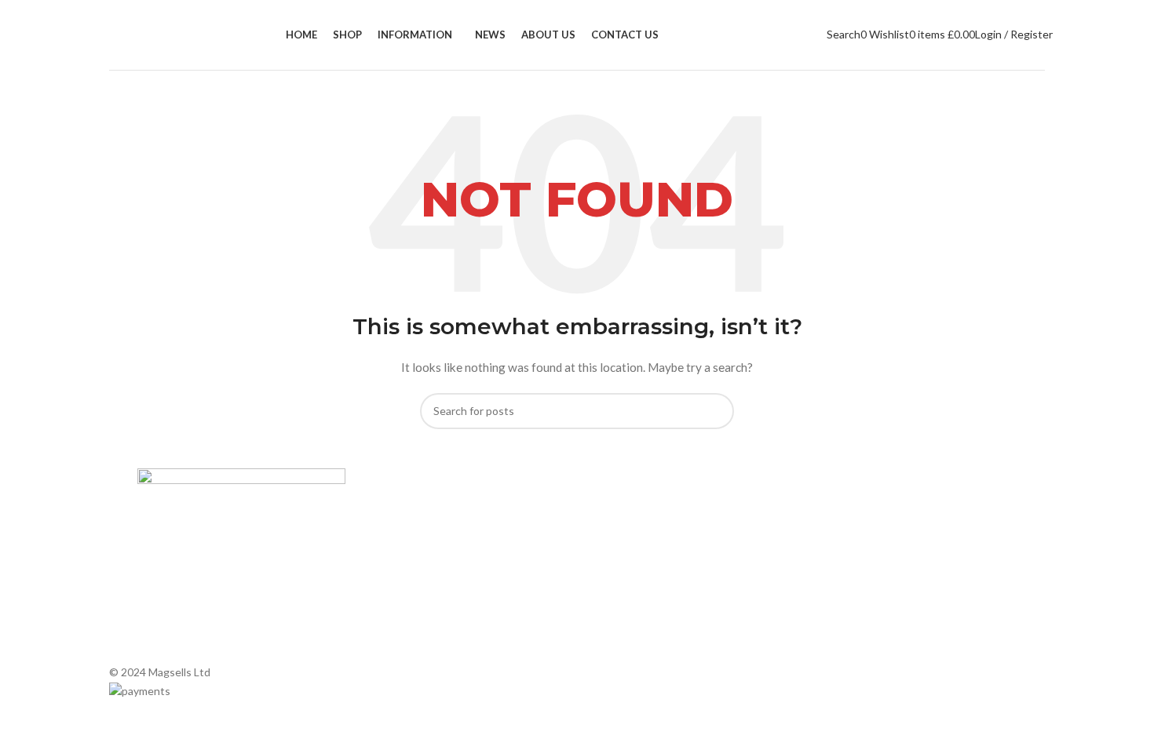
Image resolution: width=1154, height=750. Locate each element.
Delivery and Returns (412, 642)
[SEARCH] (716, 411)
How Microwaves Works (644, 508)
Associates (388, 534)
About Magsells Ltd (409, 508)
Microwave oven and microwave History (682, 534)
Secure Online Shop (409, 561)
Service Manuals (624, 615)
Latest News (392, 588)
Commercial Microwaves (644, 588)
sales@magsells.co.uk (891, 559)
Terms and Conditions (415, 615)
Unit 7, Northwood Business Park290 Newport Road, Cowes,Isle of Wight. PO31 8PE (890, 609)
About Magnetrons (632, 561)
